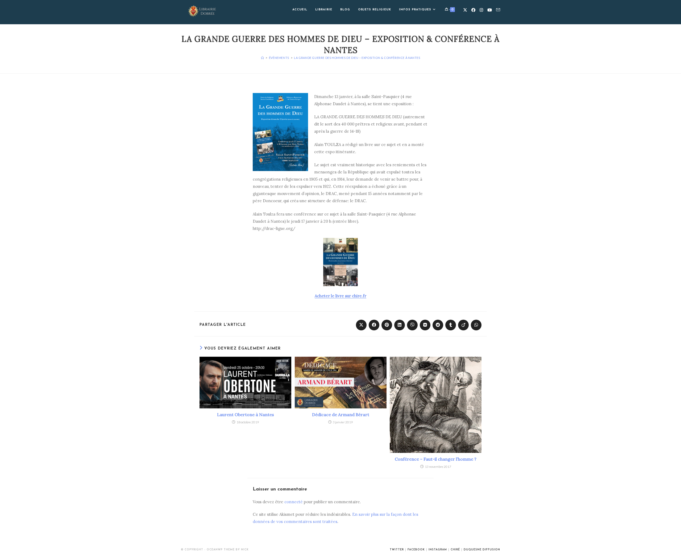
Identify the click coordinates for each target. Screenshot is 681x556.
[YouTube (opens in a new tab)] (489, 10)
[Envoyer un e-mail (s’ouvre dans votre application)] (498, 10)
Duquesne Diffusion (482, 549)
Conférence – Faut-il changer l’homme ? (435, 459)
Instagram (438, 549)
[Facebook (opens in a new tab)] (473, 10)
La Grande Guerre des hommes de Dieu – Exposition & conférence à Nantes (357, 57)
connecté (293, 501)
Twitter (397, 549)
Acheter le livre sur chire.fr (340, 295)
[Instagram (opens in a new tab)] (481, 10)
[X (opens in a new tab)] (465, 10)
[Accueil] (262, 57)
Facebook (416, 549)
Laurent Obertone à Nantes (245, 414)
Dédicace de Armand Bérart (340, 414)
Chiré (455, 549)
